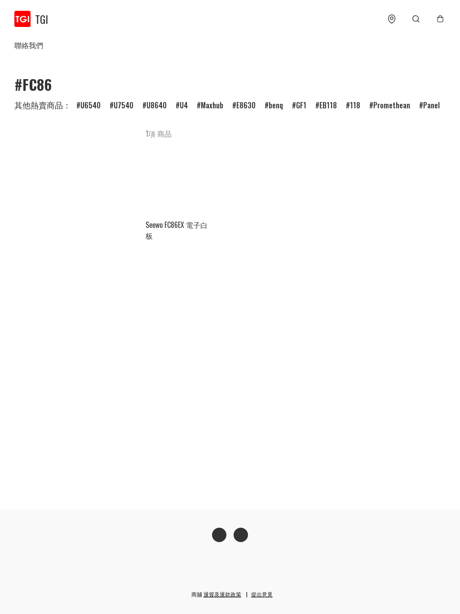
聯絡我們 (28, 45)
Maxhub (212, 105)
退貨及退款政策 (222, 594)
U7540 (123, 105)
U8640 (156, 105)
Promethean (391, 105)
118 (355, 105)
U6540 (90, 105)
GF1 (301, 105)
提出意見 (262, 594)
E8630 (246, 105)
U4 (184, 105)
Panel (431, 105)
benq (276, 105)
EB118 (328, 105)
